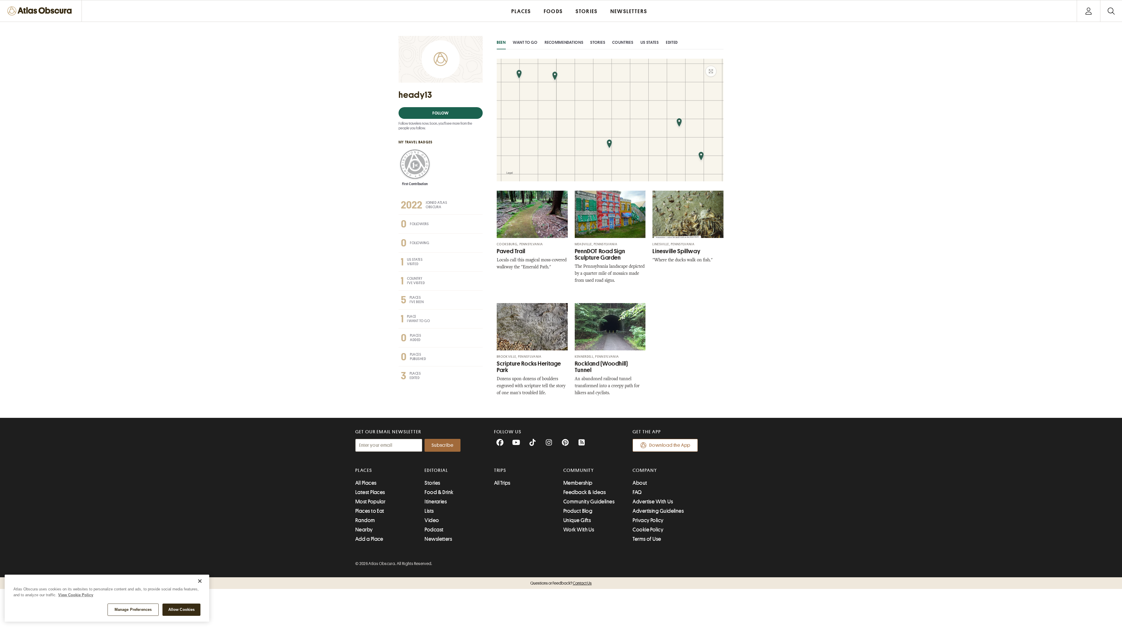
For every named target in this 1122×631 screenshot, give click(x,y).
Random (365, 520)
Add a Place (369, 539)
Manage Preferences (133, 609)
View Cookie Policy (75, 595)
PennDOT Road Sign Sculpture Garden (600, 254)
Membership (578, 483)
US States (649, 42)
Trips (500, 470)
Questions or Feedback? (561, 583)
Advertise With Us (653, 501)
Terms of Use (647, 539)
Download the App (669, 445)
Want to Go (525, 42)
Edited (672, 42)
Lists (429, 511)
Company (645, 470)
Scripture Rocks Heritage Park (529, 367)
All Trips (502, 483)
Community (578, 470)
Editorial (436, 470)
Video (432, 520)
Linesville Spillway (676, 251)
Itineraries (436, 501)
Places (363, 470)
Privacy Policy (648, 520)
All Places (366, 483)
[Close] (199, 581)
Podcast (434, 529)
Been (501, 42)
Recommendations (564, 42)
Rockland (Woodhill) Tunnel (601, 367)
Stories (597, 42)
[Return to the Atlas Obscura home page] (41, 11)
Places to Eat (369, 511)
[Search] (1111, 11)
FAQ (637, 492)
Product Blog (577, 511)
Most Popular (370, 501)
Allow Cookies (181, 609)
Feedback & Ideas (584, 492)
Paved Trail (511, 251)
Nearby (364, 529)
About (640, 483)
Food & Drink (439, 492)
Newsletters (438, 539)
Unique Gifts (577, 520)
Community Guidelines (588, 501)
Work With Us (578, 529)
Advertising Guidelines (658, 511)
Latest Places (370, 492)
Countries (622, 42)
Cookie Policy (648, 529)
